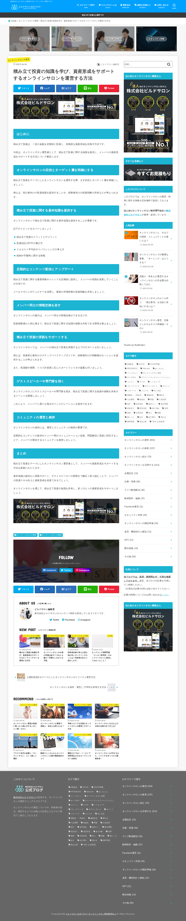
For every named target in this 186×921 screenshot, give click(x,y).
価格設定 (150, 395)
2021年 (142, 364)
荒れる (163, 417)
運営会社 (126, 6)
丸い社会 (157, 391)
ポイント (166, 386)
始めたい (151, 404)
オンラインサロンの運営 (18, 60)
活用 (166, 408)
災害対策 (139, 413)
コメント (130, 382)
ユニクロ (144, 391)
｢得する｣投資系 (158, 422)
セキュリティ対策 (135, 515)
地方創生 (139, 404)
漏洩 (129, 413)
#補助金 (130, 364)
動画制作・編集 (134, 498)
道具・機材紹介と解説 (137, 532)
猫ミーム (130, 417)
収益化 (142, 399)
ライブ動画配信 (134, 490)
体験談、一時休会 (134, 395)
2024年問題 (155, 364)
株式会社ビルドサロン (24, 797)
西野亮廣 (130, 422)
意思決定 (143, 408)
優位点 (161, 395)
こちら (165, 595)
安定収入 (130, 408)
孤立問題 (164, 404)
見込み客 (143, 422)
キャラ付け (131, 377)
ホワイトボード (151, 386)
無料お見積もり (144, 6)
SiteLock (146, 368)
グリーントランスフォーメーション (155, 377)
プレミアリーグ (133, 386)
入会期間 (130, 399)
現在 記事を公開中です (93, 15)
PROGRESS (132, 368)
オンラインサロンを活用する (141, 465)
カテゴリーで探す (87, 6)
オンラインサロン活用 (152, 373)
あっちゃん (159, 368)
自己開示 (151, 417)
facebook (51, 570)
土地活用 (162, 399)
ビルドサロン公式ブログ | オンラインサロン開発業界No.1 (91, 914)
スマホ (142, 382)
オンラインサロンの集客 (52, 535)
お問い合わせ (163, 6)
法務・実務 (132, 481)
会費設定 (131, 473)
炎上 (150, 413)
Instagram (84, 570)
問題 (152, 399)
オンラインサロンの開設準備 (141, 523)
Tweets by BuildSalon (134, 345)
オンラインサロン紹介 (137, 457)
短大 (141, 417)
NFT (128, 540)
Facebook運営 (133, 506)
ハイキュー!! (155, 382)
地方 (129, 404)
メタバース (131, 391)
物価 (159, 413)
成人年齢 (155, 408)
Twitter (67, 570)
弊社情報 (131, 548)
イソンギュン (132, 373)
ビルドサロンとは (109, 6)
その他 (130, 556)
